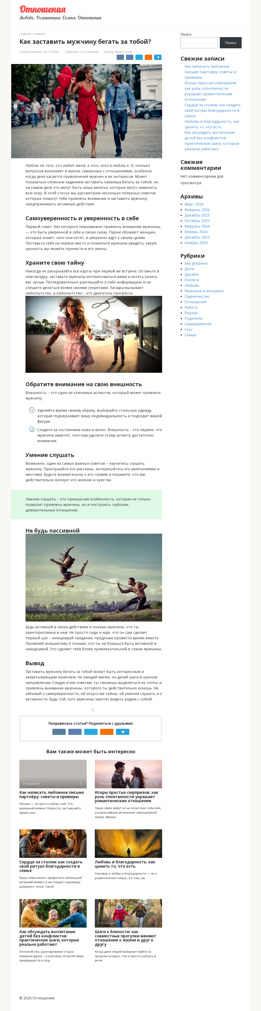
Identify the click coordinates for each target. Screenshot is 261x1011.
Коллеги (192, 279)
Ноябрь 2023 (196, 242)
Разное (191, 312)
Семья (190, 334)
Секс (189, 329)
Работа (191, 307)
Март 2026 (194, 204)
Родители (193, 318)
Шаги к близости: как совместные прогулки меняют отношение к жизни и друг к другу (125, 938)
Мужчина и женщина (204, 290)
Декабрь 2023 (197, 237)
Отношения (42, 9)
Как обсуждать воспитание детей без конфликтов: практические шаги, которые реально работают (49, 938)
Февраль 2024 (197, 226)
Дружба (192, 274)
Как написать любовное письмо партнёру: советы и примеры (51, 794)
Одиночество (197, 296)
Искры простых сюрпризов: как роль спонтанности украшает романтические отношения (126, 797)
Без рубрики (196, 263)
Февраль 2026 (197, 209)
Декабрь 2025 (197, 215)
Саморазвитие (198, 323)
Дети (189, 268)
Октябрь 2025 (197, 220)
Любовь (192, 285)
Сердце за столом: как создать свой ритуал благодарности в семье (51, 866)
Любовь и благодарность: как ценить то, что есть (125, 864)
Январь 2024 (196, 231)
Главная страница (32, 34)
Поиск (186, 34)
